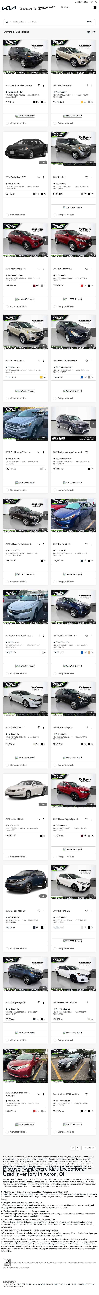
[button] (45, 56)
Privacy (34, 1284)
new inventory (8, 1184)
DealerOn (21, 1284)
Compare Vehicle (18, 123)
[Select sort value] (93, 32)
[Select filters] (88, 32)
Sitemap (28, 1284)
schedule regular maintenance (55, 1244)
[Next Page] (77, 1148)
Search (88, 22)
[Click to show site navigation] (95, 8)
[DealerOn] (9, 1282)
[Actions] (43, 85)
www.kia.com (18, 1287)
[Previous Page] (73, 1148)
